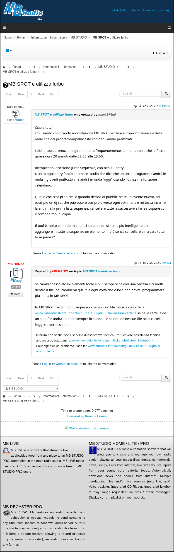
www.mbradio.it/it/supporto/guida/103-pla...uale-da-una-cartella (85, 313)
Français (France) (156, 10)
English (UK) (118, 10)
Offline (16, 286)
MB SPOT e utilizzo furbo (54, 114)
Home (8, 37)
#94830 (166, 106)
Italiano (135, 10)
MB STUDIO (78, 37)
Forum (21, 37)
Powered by (75, 416)
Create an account (69, 253)
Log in (46, 253)
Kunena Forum (96, 416)
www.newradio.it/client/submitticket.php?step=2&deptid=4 (113, 340)
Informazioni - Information (48, 37)
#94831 (166, 262)
